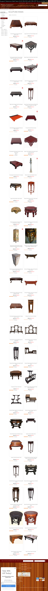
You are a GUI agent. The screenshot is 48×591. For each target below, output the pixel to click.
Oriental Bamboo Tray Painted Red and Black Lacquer (16, 128)
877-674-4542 (24, 569)
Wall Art (29, 6)
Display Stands (18, 6)
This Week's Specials (5, 8)
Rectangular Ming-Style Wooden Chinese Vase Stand (16, 152)
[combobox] (43, 5)
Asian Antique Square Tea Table (31, 551)
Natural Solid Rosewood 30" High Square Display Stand (31, 199)
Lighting (13, 6)
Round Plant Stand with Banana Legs (16, 433)
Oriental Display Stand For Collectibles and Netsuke (16, 411)
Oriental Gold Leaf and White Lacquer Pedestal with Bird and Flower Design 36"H (16, 246)
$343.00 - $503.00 (4, 32)
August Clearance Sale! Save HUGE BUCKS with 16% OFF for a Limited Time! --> (24, 1)
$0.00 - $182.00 (4, 29)
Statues (37, 6)
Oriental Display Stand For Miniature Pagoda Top (31, 340)
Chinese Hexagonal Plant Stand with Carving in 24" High (16, 505)
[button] (15, 568)
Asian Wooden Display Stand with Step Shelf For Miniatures (31, 387)
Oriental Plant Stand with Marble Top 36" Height (16, 364)
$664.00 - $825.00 (4, 35)
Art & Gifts (24, 6)
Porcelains (8, 6)
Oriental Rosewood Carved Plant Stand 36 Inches (16, 481)
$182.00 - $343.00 (4, 30)
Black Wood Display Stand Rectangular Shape (16, 105)
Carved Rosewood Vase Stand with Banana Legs (16, 34)
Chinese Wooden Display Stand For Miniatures (31, 411)
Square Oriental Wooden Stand (16, 457)
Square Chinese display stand (31, 433)
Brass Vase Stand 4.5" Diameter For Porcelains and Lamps (16, 222)
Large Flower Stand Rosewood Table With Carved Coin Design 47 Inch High (31, 105)
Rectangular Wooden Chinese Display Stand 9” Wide (16, 81)
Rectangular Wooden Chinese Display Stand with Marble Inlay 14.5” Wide (16, 58)
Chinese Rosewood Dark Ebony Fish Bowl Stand (31, 481)
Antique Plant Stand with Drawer (31, 316)
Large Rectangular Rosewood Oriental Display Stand (31, 81)
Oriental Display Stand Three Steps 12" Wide (31, 364)
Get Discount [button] (8, 585)
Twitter (23, 571)
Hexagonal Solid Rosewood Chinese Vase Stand (31, 222)
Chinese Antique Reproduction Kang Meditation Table (16, 293)
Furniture (3, 6)
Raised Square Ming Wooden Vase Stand (31, 57)
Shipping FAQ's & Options (17, 581)
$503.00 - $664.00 (4, 33)
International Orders (17, 580)
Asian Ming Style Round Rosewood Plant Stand (31, 505)
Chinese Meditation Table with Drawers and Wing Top (30, 293)
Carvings (33, 6)
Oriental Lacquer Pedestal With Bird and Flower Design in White (16, 270)
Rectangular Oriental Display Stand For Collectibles (16, 340)
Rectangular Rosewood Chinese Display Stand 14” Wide (16, 317)
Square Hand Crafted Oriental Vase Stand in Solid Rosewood (31, 152)
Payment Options (16, 582)
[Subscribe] (45, 561)
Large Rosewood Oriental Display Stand (30, 33)
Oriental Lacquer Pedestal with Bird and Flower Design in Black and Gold (30, 246)
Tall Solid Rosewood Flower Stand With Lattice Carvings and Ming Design (30, 458)
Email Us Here (24, 566)
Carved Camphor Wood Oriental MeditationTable (16, 552)
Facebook (22, 571)
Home (1, 9)
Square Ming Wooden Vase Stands (16, 198)
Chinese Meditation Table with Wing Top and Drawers (30, 270)
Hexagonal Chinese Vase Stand (16, 386)
